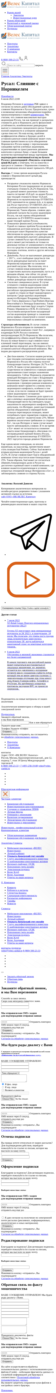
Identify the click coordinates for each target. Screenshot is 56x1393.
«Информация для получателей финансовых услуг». (21, 1055)
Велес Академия (15, 875)
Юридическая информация (15, 789)
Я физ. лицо (11, 1084)
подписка (16, 948)
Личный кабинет (15, 853)
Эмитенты (18, 15)
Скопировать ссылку (12, 608)
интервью (29, 104)
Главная (5, 76)
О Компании (13, 747)
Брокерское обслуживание (20, 804)
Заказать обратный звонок (20, 976)
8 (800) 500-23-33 (10, 766)
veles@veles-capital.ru (11, 950)
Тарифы (11, 901)
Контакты (12, 51)
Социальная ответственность (22, 895)
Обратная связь (15, 979)
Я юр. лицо (10, 1087)
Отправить (7, 731)
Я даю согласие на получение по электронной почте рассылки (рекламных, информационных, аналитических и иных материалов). (26, 1220)
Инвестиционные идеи (25, 18)
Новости (11, 903)
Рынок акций (14, 12)
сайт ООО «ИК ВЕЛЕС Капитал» (18, 496)
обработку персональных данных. (21, 737)
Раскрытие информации (19, 898)
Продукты (12, 43)
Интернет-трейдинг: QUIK (21, 864)
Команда (11, 887)
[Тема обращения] (10, 1073)
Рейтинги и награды (17, 890)
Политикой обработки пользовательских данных (20, 1378)
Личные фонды (15, 812)
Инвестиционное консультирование (25, 806)
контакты (6, 948)
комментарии (37, 114)
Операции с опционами (19, 814)
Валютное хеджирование (20, 817)
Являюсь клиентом (14, 1090)
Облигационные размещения (22, 835)
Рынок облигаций (16, 20)
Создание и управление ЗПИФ (23, 809)
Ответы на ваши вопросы (20, 877)
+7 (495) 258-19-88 (28, 766)
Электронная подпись (18, 869)
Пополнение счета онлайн (20, 867)
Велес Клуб (13, 872)
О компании (13, 49)
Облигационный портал (19, 26)
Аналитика (13, 46)
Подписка (12, 28)
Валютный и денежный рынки (23, 23)
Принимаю (7, 1390)
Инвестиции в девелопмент (21, 822)
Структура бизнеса (16, 893)
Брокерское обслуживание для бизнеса (27, 838)
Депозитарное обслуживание (22, 820)
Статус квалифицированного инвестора (27, 859)
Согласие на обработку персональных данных (24, 1038)
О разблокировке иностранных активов (27, 861)
